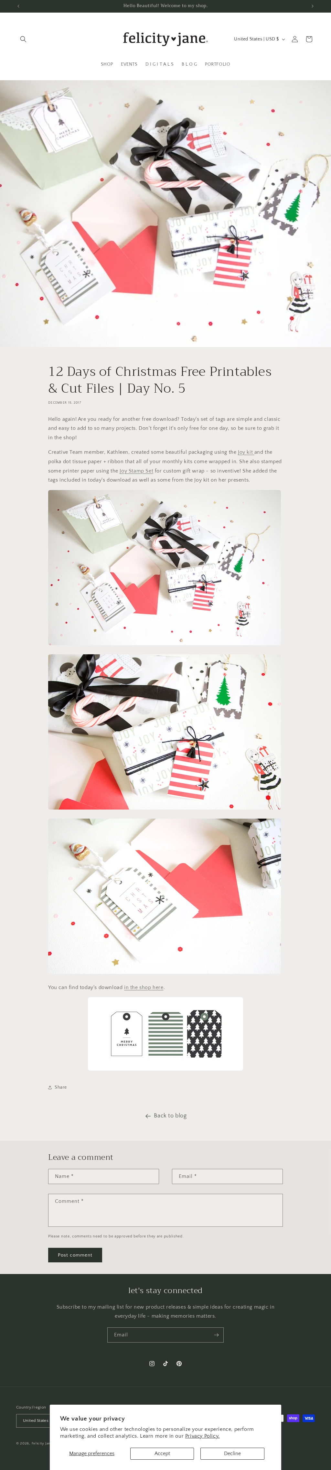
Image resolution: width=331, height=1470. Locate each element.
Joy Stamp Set (136, 471)
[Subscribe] (216, 1335)
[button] (23, 39)
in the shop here (144, 987)
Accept (162, 1453)
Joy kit (246, 452)
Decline (232, 1453)
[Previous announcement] (18, 6)
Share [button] (61, 1087)
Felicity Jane (42, 1443)
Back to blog (170, 1116)
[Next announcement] (312, 6)
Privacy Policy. (202, 1436)
